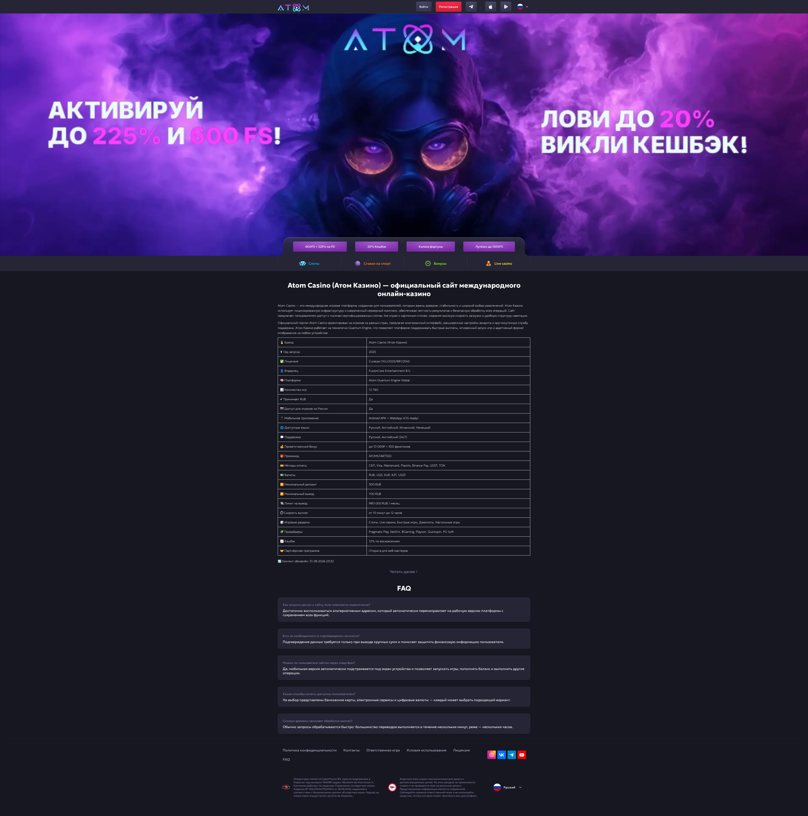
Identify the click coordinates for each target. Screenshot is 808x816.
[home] (293, 7)
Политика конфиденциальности (310, 750)
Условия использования (427, 750)
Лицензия (461, 750)
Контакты (351, 750)
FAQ (286, 759)
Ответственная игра (383, 750)
